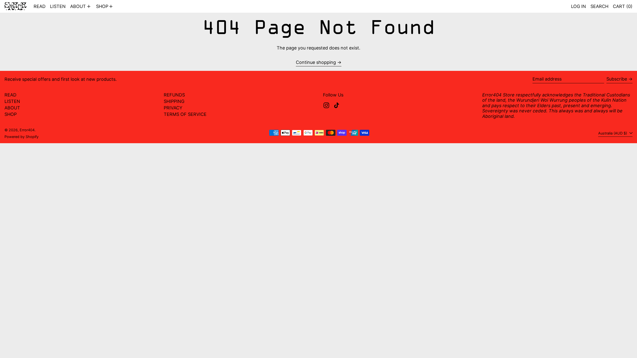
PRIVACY (173, 107)
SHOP (10, 114)
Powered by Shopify (21, 136)
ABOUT (12, 107)
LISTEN (12, 101)
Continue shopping (316, 62)
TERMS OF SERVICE (185, 114)
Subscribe (616, 79)
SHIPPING (174, 101)
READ (10, 94)
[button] (599, 6)
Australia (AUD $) (613, 133)
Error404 (27, 130)
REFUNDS (174, 94)
